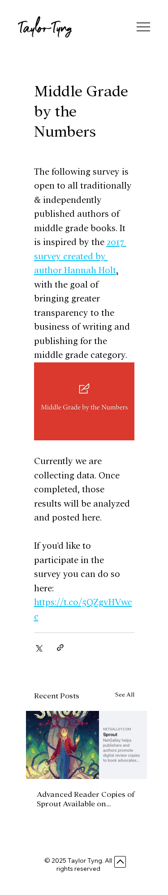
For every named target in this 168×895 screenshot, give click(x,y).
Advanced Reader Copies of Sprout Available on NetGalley (85, 800)
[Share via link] (60, 647)
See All (124, 694)
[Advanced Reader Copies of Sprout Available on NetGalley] (86, 745)
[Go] (120, 862)
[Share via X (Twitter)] (38, 647)
